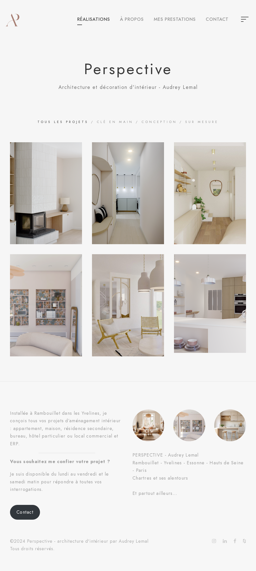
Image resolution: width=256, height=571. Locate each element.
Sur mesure (201, 121)
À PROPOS (132, 19)
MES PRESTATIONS (175, 19)
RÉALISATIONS (93, 19)
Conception (159, 121)
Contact (25, 512)
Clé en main (115, 121)
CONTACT (217, 19)
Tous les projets (63, 121)
